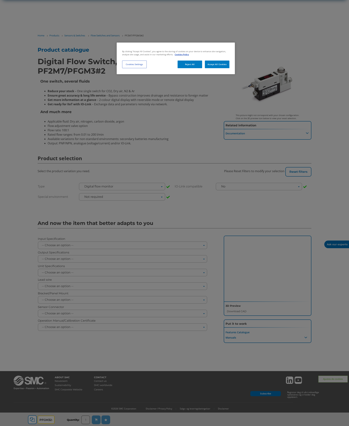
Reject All (190, 64)
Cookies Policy (182, 54)
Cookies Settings (134, 64)
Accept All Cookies (217, 64)
